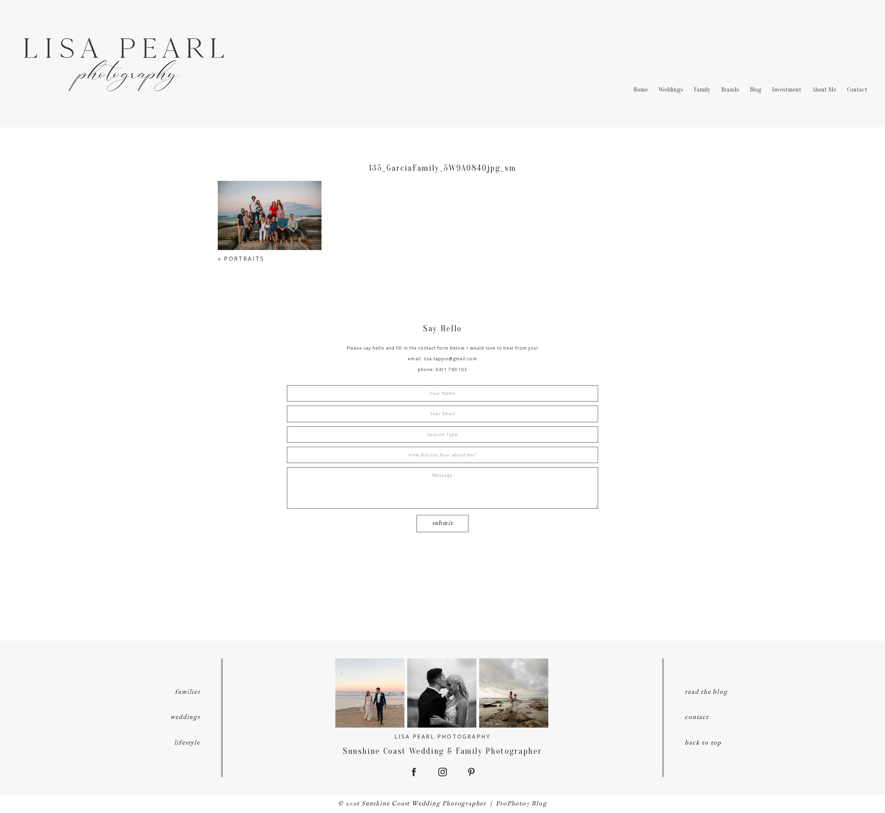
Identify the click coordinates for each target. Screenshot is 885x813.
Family (702, 89)
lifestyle (187, 743)
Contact (857, 89)
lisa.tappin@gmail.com (450, 359)
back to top (703, 743)
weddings (185, 717)
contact (697, 717)
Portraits (244, 258)
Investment (786, 89)
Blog (755, 89)
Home (640, 89)
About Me (824, 89)
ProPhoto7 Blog (521, 804)
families (187, 692)
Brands (730, 89)
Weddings (671, 89)
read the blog (706, 692)
